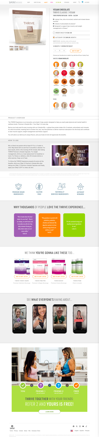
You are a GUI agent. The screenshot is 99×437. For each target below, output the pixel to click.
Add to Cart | (22, 276)
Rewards (66, 2)
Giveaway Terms (36, 430)
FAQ (29, 430)
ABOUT (74, 2)
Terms (11, 430)
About (25, 430)
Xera (51, 2)
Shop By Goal (37, 2)
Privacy (16, 430)
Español (82, 430)
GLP (46, 2)
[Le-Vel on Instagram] (80, 426)
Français (87, 430)
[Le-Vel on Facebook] (73, 426)
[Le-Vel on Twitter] (77, 426)
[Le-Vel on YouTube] (83, 426)
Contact (21, 430)
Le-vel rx (58, 2)
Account (87, 2)
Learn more (49, 412)
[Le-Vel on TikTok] (86, 426)
